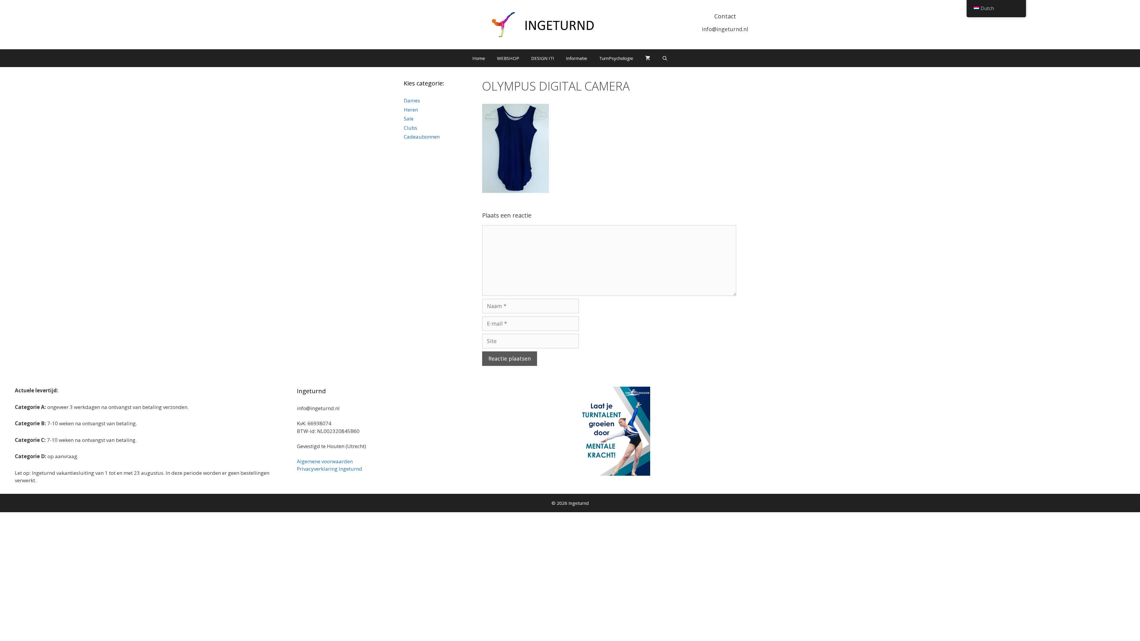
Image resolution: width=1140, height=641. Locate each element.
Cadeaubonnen (422, 136)
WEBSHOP (508, 58)
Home (478, 58)
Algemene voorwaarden (325, 461)
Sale (409, 118)
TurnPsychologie (616, 58)
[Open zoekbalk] (665, 58)
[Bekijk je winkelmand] (647, 58)
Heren (411, 109)
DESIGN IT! (542, 58)
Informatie (576, 58)
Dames (412, 100)
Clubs (410, 127)
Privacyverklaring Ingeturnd (329, 468)
